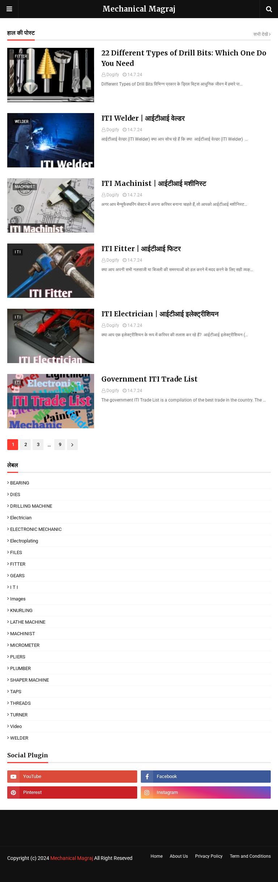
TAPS (15, 691)
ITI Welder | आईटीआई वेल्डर (143, 118)
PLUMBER (20, 668)
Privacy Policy (209, 856)
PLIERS (17, 657)
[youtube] (72, 776)
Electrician (20, 517)
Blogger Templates (124, 872)
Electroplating (24, 541)
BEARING (19, 483)
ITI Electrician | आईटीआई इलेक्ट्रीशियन (160, 313)
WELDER (19, 738)
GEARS (17, 575)
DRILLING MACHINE (31, 506)
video (16, 726)
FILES (16, 552)
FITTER (17, 564)
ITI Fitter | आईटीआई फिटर (141, 248)
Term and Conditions (250, 856)
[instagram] (206, 792)
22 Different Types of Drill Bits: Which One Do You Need (183, 58)
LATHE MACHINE (27, 622)
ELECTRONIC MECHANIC (36, 529)
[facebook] (206, 776)
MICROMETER (24, 645)
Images (18, 599)
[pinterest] (72, 792)
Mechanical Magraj (139, 8)
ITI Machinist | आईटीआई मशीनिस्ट (153, 183)
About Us (179, 856)
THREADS (20, 703)
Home (157, 856)
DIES (15, 494)
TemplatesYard (59, 872)
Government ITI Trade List (149, 379)
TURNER (19, 714)
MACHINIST (22, 633)
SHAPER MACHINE (29, 680)
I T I (14, 587)
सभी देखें (260, 34)
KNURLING (21, 610)
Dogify (112, 74)
